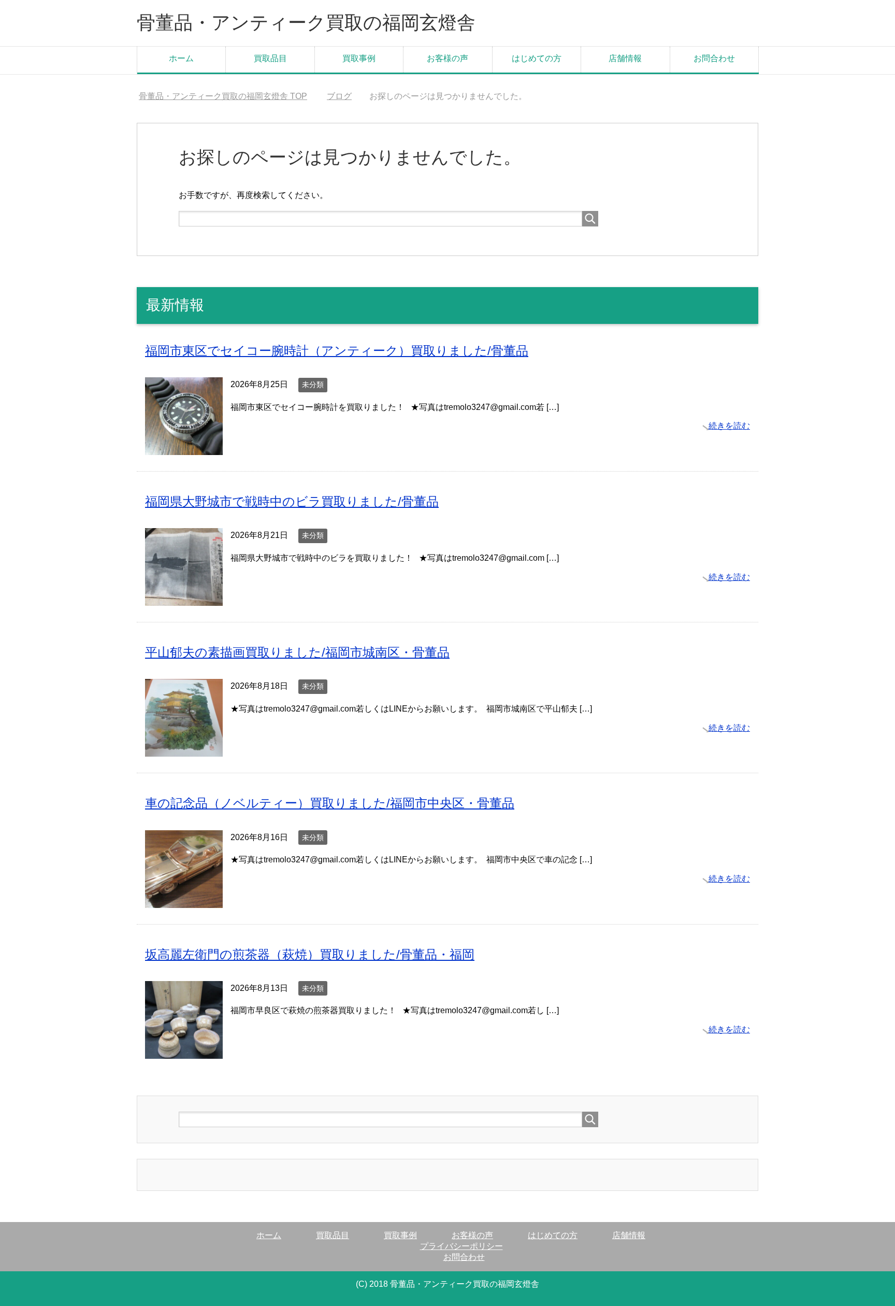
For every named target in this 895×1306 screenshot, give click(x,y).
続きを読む (729, 425)
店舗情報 (625, 58)
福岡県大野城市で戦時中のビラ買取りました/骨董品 (292, 501)
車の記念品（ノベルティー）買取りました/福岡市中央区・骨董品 (329, 803)
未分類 (313, 384)
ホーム (181, 58)
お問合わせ (714, 58)
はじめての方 (536, 58)
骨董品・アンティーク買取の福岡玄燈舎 (306, 22)
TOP (223, 96)
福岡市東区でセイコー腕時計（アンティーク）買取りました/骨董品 (336, 351)
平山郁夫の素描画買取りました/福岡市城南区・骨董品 (297, 652)
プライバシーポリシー (461, 1246)
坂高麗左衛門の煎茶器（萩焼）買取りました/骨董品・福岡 (309, 954)
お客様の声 (447, 58)
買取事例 (359, 58)
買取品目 (270, 58)
